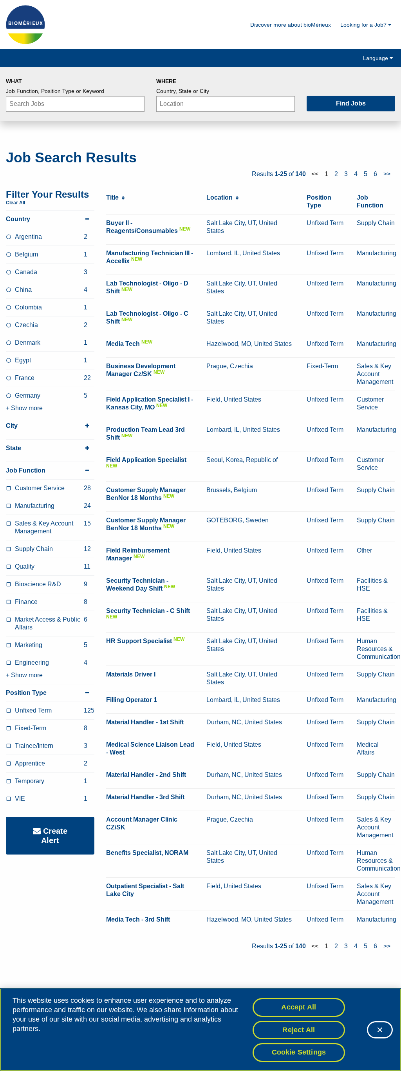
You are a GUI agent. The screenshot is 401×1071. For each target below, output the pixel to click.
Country (18, 219)
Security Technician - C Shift (148, 610)
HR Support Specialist (139, 641)
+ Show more (24, 408)
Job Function (25, 470)
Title (114, 197)
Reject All (298, 1030)
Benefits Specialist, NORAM (147, 852)
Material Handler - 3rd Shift (145, 797)
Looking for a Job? (364, 25)
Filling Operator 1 (131, 699)
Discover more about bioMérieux (290, 25)
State (13, 448)
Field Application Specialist (146, 459)
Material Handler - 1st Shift (145, 722)
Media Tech (123, 343)
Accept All (298, 1007)
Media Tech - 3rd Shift (138, 919)
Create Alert (54, 836)
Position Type (26, 692)
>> (386, 174)
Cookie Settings (299, 1052)
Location (221, 197)
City (12, 425)
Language (376, 58)
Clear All (15, 202)
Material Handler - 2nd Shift (146, 774)
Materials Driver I (130, 674)
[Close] (380, 1029)
